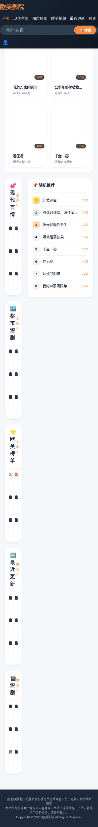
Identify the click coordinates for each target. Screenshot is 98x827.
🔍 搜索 (85, 30)
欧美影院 (12, 6)
